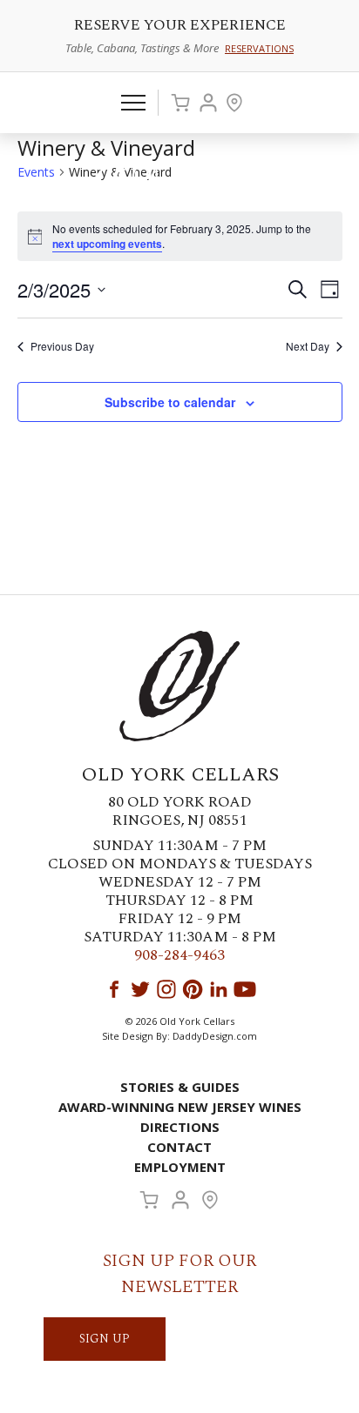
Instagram (166, 989)
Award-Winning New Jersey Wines (179, 1106)
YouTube (245, 989)
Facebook (114, 989)
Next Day (307, 346)
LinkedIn (218, 989)
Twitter (140, 989)
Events (36, 172)
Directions (180, 1126)
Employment (180, 1166)
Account (208, 103)
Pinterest (192, 989)
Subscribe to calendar (170, 402)
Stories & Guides (180, 1086)
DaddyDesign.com (215, 1035)
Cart (180, 103)
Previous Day (62, 346)
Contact (179, 1146)
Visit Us (234, 103)
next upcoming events (107, 243)
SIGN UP (104, 1338)
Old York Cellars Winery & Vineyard (179, 179)
